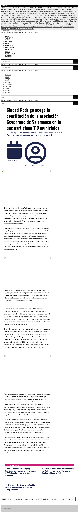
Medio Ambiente (67, 499)
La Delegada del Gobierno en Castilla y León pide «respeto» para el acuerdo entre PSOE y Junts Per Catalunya (37, 14)
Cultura (19, 499)
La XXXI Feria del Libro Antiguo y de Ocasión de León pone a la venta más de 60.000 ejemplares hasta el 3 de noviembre (20, 472)
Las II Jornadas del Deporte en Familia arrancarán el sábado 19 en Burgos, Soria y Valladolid (20, 487)
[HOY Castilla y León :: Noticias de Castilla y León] (19, 33)
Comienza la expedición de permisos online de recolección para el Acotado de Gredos (39, 16)
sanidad (54, 499)
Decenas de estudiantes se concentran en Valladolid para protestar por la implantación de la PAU (58, 470)
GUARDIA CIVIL (42, 499)
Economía (29, 499)
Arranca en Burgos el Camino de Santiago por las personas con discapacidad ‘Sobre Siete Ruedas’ (36, 24)
